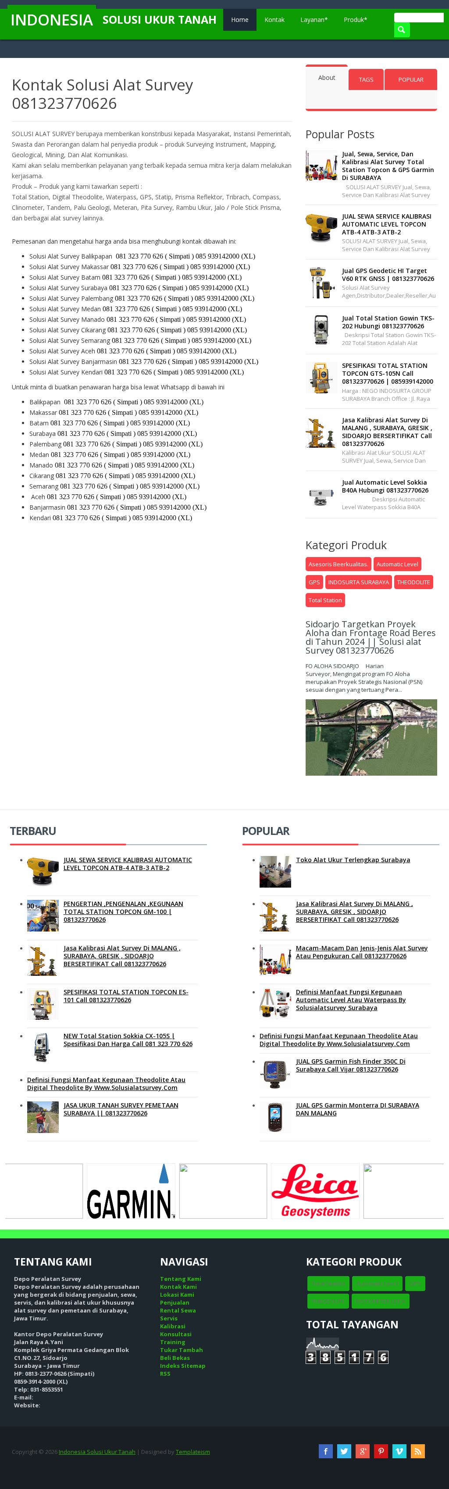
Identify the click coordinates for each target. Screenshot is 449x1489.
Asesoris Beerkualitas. (338, 564)
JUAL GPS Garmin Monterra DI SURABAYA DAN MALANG (357, 1109)
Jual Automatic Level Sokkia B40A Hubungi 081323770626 (385, 486)
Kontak (274, 19)
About (326, 77)
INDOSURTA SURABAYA (358, 582)
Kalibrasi (172, 1326)
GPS (314, 582)
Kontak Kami (178, 1287)
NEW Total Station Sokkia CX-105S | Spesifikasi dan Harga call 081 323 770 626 (128, 1040)
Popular (411, 79)
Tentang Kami (180, 1279)
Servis (169, 1318)
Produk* (355, 19)
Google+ (363, 1451)
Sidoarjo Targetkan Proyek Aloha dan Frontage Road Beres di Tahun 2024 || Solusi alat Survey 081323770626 (371, 637)
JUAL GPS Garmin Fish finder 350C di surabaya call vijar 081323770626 (351, 1065)
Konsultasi (176, 1334)
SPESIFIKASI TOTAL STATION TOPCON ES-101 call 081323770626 (126, 996)
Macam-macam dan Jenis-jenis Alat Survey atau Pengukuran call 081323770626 (362, 952)
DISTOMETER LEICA (380, 1301)
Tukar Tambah (181, 1350)
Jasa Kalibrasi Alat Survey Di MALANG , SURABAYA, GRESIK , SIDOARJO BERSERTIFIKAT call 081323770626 (387, 432)
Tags (366, 79)
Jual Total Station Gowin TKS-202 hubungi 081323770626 (388, 322)
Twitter (344, 1451)
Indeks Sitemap (183, 1366)
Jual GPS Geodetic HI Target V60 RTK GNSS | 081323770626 (388, 274)
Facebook (326, 1451)
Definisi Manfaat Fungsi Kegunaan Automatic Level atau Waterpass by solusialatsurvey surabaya (351, 1000)
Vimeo (399, 1451)
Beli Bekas (175, 1358)
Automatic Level (397, 564)
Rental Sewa (178, 1310)
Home (240, 19)
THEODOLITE (413, 582)
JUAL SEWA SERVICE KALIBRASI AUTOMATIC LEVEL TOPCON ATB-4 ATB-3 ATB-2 (386, 224)
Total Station (325, 600)
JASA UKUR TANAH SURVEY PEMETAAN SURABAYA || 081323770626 (121, 1109)
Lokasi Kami (177, 1294)
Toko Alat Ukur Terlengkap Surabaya (353, 860)
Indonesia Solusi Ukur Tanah (97, 1452)
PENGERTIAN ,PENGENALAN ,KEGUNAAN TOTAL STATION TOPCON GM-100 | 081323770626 (123, 911)
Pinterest (381, 1451)
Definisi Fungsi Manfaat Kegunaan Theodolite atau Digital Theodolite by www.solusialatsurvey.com (106, 1083)
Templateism (193, 1452)
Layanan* (314, 19)
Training (172, 1342)
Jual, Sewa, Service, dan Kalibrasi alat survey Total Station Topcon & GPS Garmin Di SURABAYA (388, 166)
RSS (165, 1374)
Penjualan (174, 1302)
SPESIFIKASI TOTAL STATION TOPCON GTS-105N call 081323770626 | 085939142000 (387, 373)
